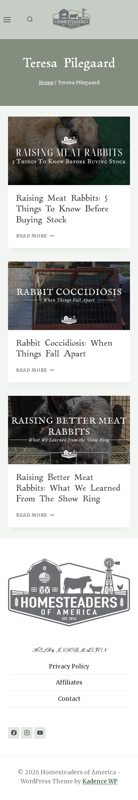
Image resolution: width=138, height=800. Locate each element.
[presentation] (69, 151)
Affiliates (69, 682)
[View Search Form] (30, 19)
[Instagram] (26, 733)
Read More (35, 236)
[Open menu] (10, 19)
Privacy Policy (69, 666)
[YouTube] (40, 733)
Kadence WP (100, 781)
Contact (69, 698)
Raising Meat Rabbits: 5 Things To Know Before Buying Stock (62, 209)
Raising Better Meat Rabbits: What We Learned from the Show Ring (68, 488)
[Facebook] (13, 733)
